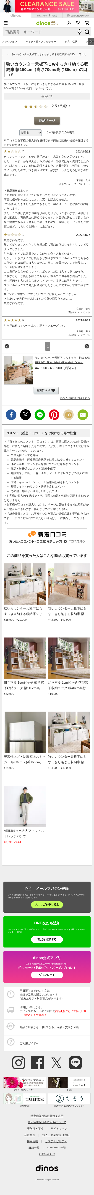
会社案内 (29, 1135)
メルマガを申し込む (47, 904)
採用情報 (32, 1141)
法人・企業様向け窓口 (56, 1135)
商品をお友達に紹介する (75, 398)
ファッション (9, 41)
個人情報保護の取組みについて (47, 1122)
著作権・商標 (35, 1128)
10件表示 (69, 132)
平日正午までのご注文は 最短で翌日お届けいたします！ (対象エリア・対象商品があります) (41, 994)
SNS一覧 (33, 1147)
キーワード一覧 (56, 1147)
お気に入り (78, 23)
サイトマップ (59, 1128)
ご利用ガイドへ (29, 1043)
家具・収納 (71, 41)
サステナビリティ (56, 1141)
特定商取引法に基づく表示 (47, 1116)
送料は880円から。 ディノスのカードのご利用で (53, 1011)
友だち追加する (47, 939)
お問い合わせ (47, 1154)
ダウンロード (47, 974)
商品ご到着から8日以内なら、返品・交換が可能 (49, 1027)
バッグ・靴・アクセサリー (41, 41)
